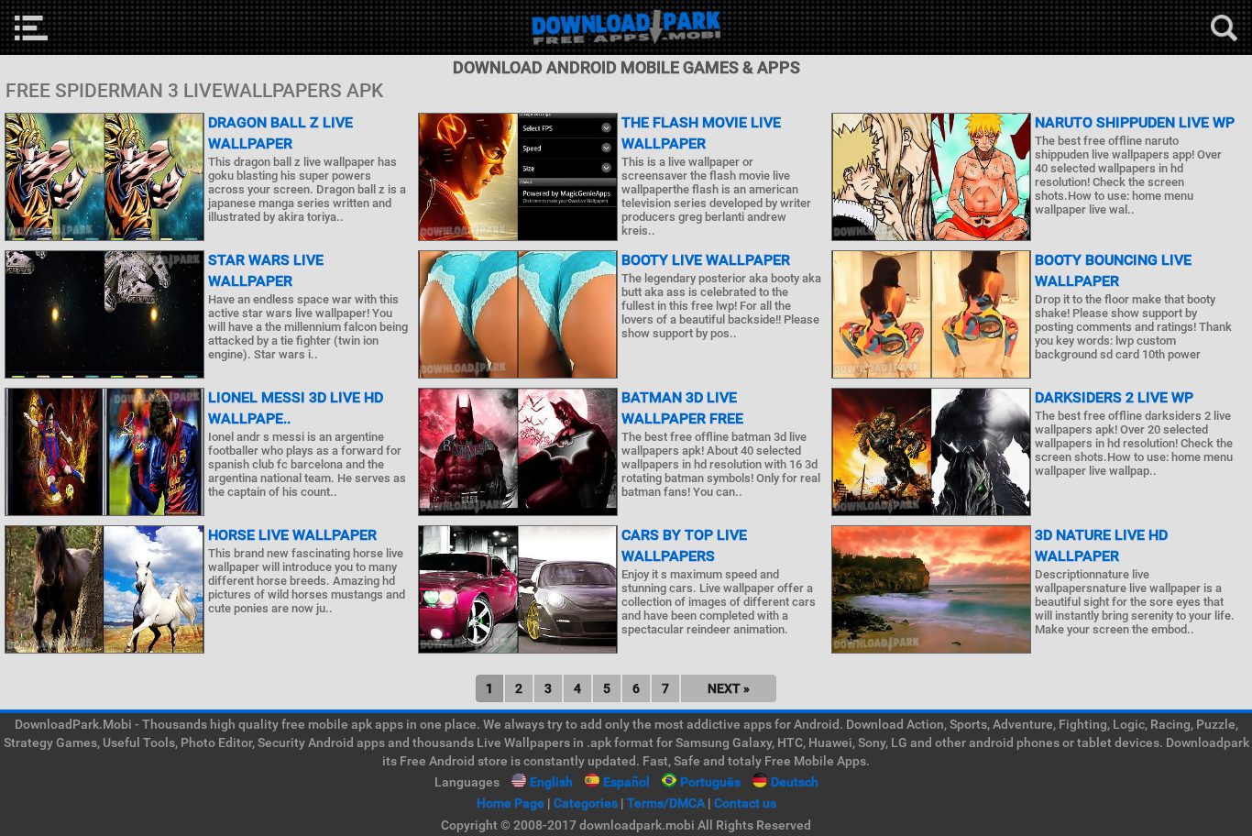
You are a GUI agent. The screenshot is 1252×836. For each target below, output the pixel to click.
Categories (586, 803)
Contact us (745, 803)
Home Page (510, 803)
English (551, 782)
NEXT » (729, 688)
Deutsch (794, 782)
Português (710, 782)
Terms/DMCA (666, 803)
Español (626, 782)
